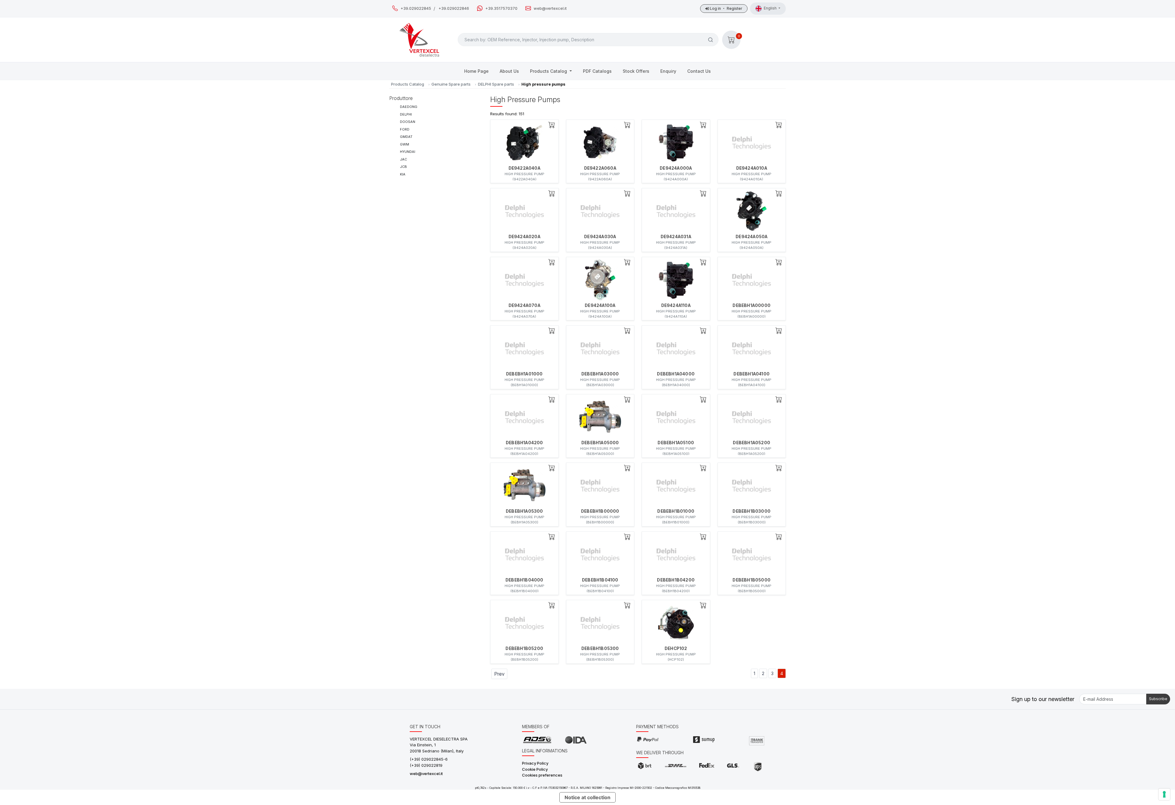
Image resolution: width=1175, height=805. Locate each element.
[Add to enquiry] (551, 124)
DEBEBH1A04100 (751, 373)
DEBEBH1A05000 (600, 442)
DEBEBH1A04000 (676, 373)
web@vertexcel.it (550, 8)
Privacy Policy (535, 763)
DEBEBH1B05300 (600, 648)
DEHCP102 (676, 648)
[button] (731, 40)
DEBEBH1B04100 (600, 580)
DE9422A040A (524, 168)
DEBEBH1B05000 (751, 580)
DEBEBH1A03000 (600, 373)
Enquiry (668, 71)
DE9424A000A (676, 168)
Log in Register (725, 8)
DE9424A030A (600, 236)
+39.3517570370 (501, 8)
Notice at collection (587, 797)
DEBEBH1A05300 (524, 511)
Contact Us (699, 71)
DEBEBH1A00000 (751, 305)
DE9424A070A (524, 305)
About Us (509, 71)
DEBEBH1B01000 (675, 511)
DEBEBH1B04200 (676, 580)
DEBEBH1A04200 (524, 442)
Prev (499, 674)
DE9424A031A (676, 236)
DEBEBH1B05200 (524, 648)
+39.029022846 (453, 8)
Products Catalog (549, 71)
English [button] (771, 8)
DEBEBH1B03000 (751, 511)
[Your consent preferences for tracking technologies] (1164, 794)
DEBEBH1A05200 (751, 442)
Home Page (476, 71)
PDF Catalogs (597, 71)
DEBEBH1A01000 (524, 373)
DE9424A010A (751, 168)
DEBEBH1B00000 (600, 511)
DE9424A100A (600, 305)
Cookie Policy (535, 769)
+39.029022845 (416, 8)
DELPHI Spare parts (496, 84)
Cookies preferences (542, 775)
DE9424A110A (676, 305)
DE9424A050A (751, 236)
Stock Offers (636, 71)
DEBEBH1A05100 (676, 442)
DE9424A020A (524, 236)
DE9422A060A (600, 168)
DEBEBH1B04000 (524, 580)
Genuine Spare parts (451, 84)
